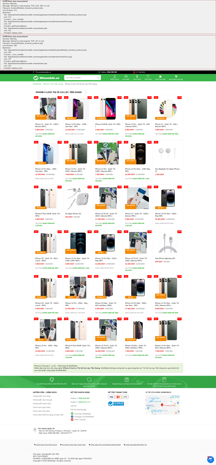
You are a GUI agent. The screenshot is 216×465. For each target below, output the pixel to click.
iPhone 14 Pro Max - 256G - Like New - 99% (136, 304)
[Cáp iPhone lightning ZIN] (168, 243)
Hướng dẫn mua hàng (41, 396)
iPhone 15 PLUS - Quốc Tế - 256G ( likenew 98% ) (106, 347)
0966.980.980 (112, 72)
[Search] (98, 77)
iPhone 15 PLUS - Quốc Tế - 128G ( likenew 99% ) (136, 259)
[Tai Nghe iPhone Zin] (78, 198)
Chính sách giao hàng (41, 407)
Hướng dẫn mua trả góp (42, 400)
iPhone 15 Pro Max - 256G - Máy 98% (166, 215)
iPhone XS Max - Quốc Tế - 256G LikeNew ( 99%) (136, 347)
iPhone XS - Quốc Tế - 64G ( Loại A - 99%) (46, 259)
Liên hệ (73, 406)
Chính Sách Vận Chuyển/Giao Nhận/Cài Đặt (105, 445)
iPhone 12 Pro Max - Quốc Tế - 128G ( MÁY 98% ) (77, 259)
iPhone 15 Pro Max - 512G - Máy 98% (106, 259)
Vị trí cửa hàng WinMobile (158, 392)
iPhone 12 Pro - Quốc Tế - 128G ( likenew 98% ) (105, 170)
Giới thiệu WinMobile (82, 414)
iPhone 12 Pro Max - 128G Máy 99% (137, 170)
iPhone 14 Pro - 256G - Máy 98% (76, 304)
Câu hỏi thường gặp (78, 410)
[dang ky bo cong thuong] (127, 403)
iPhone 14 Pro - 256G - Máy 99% (46, 347)
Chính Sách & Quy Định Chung (46, 445)
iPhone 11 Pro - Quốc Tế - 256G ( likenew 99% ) (75, 170)
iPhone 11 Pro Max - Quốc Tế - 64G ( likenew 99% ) (167, 304)
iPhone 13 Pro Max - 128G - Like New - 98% (46, 170)
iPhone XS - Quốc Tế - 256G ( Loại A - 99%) (47, 304)
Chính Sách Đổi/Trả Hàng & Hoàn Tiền (48, 415)
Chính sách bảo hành (41, 411)
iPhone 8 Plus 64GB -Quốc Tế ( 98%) (77, 347)
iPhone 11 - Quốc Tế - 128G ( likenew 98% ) (47, 125)
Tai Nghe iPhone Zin (73, 214)
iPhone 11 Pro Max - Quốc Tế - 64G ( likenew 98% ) (167, 347)
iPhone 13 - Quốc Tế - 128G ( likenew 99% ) (137, 215)
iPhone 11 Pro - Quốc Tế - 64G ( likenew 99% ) (137, 125)
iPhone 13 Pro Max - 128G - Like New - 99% (76, 125)
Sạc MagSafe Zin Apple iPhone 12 (167, 170)
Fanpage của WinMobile (84, 417)
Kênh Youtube (80, 420)
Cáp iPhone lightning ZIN (165, 258)
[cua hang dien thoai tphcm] (163, 414)
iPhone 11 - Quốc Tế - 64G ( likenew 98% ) (166, 125)
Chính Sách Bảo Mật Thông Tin (136, 445)
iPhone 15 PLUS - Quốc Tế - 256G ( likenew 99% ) (106, 215)
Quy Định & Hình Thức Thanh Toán (74, 445)
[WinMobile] (46, 78)
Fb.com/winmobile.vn (43, 72)
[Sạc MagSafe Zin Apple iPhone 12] (168, 153)
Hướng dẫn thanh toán (42, 404)
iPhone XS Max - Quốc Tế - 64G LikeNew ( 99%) (106, 304)
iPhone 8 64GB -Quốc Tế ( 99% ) (107, 125)
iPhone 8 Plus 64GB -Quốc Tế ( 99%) (47, 215)
